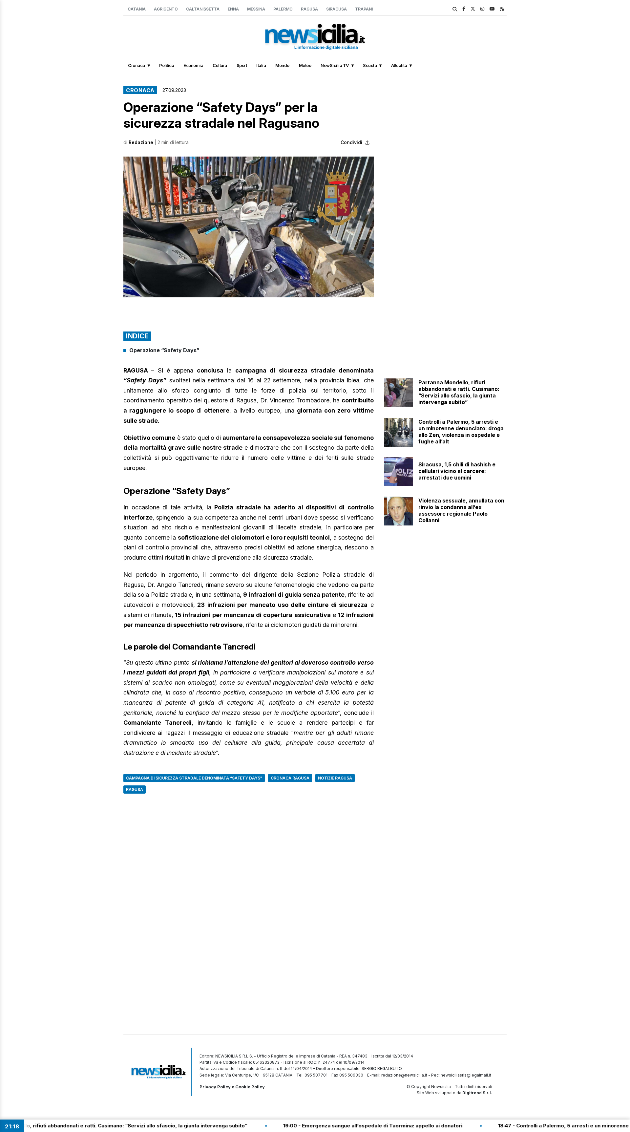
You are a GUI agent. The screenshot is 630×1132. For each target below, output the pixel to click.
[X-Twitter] (473, 8)
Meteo (305, 65)
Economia (193, 65)
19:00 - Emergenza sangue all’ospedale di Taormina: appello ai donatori (335, 1125)
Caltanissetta (203, 9)
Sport (242, 65)
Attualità (399, 65)
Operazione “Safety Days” (164, 350)
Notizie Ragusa (335, 778)
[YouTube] (492, 8)
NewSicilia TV (335, 65)
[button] (248, 227)
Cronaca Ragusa (290, 778)
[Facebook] (463, 8)
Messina (256, 9)
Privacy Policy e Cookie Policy (232, 1086)
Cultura (220, 65)
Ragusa (309, 9)
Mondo (282, 65)
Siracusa (336, 9)
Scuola (370, 65)
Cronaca (136, 65)
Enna (233, 9)
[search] (454, 9)
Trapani (364, 9)
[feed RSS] (502, 8)
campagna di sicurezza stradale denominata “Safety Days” (194, 778)
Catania (137, 9)
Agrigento (166, 9)
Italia (261, 65)
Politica (166, 65)
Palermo (283, 9)
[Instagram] (482, 8)
